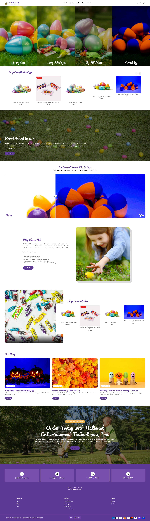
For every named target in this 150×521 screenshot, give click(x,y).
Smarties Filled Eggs (69, 508)
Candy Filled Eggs (68, 501)
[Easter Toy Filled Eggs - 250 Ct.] (75, 88)
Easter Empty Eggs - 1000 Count (112, 322)
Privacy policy (9, 517)
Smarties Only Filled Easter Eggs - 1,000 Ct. (48, 102)
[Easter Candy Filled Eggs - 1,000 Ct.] (68, 313)
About (65, 2)
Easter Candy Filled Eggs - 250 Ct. (101, 96)
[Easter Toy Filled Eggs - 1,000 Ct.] (21, 88)
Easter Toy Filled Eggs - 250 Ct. (75, 102)
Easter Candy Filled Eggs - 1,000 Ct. (68, 322)
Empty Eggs (67, 504)
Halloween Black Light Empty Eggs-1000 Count (129, 94)
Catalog (71, 2)
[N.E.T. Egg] (12, 2)
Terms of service (27, 517)
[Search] (137, 2)
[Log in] (140, 2)
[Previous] (136, 73)
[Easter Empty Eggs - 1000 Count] (112, 313)
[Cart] (143, 2)
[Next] (140, 73)
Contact (89, 2)
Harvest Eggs (67, 506)
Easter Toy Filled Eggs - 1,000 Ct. (21, 102)
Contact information (37, 517)
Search (113, 501)
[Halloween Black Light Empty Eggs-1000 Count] (128, 84)
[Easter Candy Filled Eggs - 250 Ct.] (101, 85)
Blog (83, 2)
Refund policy (17, 517)
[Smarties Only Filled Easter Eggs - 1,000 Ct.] (48, 88)
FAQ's (77, 2)
